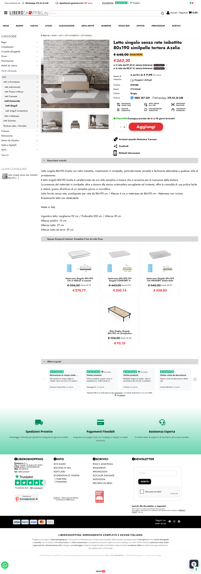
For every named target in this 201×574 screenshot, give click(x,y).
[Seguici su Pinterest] (179, 522)
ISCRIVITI (145, 481)
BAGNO (19, 25)
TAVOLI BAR (123, 25)
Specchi (5, 155)
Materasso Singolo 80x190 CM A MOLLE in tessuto (79, 279)
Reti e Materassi (12, 116)
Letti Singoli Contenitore (16, 110)
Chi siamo (60, 464)
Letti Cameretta (12, 101)
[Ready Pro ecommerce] (100, 571)
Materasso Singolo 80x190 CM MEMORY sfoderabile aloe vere (160, 279)
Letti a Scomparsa (11, 81)
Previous (43, 121)
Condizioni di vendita (67, 475)
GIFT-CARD (60, 471)
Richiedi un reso (103, 483)
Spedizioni (99, 479)
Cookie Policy (61, 479)
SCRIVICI (176, 25)
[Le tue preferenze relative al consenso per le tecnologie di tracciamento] (196, 569)
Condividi (123, 146)
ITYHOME (135, 89)
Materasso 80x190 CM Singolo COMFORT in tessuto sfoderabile (119, 279)
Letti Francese (11, 96)
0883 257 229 (142, 97)
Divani (4, 56)
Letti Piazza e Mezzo (14, 91)
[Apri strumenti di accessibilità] (194, 564)
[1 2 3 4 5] (120, 127)
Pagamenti (100, 467)
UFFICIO (141, 25)
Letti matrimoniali (12, 87)
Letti (4, 77)
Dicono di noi (63, 467)
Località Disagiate (104, 475)
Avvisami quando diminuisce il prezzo (138, 139)
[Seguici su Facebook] (170, 522)
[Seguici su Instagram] (174, 522)
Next (107, 121)
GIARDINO (106, 25)
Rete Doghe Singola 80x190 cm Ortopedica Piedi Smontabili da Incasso (119, 332)
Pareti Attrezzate (9, 70)
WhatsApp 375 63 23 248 (36, 3)
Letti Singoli (11, 105)
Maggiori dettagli (143, 79)
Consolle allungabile (10, 51)
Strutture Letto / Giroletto (15, 125)
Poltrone (5, 131)
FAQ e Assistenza (103, 464)
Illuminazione (7, 60)
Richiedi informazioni (129, 153)
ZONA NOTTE (87, 25)
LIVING (48, 25)
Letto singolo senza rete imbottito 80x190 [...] (23, 176)
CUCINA (34, 25)
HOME (6, 25)
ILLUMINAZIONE (66, 25)
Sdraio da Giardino (10, 140)
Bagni (4, 42)
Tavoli (3, 149)
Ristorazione (6, 135)
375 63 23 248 (175, 97)
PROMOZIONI (158, 25)
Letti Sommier (9, 120)
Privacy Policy (61, 482)
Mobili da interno (9, 65)
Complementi (7, 46)
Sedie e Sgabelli (9, 145)
